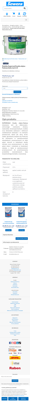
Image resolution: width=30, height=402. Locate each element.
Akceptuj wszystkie (23, 399)
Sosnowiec (15, 286)
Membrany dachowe (15, 303)
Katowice (15, 284)
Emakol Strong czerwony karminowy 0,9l (8, 223)
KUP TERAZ (8, 230)
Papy (15, 306)
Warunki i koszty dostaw (15, 322)
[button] (26, 220)
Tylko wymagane (13, 399)
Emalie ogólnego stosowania (18, 26)
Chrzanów (15, 291)
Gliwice (15, 283)
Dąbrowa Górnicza (15, 281)
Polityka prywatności (15, 333)
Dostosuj (4, 398)
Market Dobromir (15, 294)
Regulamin (15, 317)
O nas (15, 331)
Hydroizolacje (15, 302)
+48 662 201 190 (17, 270)
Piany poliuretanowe (15, 307)
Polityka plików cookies (15, 332)
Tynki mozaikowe (15, 309)
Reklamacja (15, 320)
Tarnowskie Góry (15, 287)
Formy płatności (15, 323)
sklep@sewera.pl (15, 268)
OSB (15, 304)
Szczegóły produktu (14, 25)
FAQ (15, 335)
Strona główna (5, 25)
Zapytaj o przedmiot (7, 100)
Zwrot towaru (15, 319)
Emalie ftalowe (5, 28)
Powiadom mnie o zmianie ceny (10, 102)
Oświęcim (15, 293)
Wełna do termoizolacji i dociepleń (15, 310)
